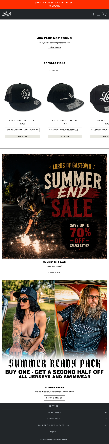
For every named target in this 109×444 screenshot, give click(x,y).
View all (54, 70)
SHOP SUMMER (54, 398)
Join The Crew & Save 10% (54, 425)
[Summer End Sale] (54, 206)
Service (54, 406)
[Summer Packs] (54, 332)
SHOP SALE (54, 272)
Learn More (54, 412)
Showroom (53, 419)
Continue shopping (54, 47)
